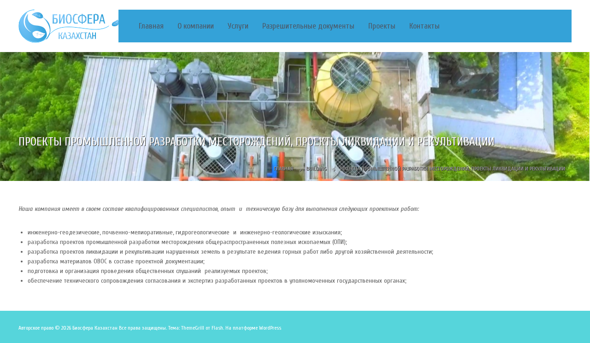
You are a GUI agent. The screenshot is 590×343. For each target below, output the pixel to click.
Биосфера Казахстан (95, 328)
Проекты (381, 26)
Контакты (424, 26)
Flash (217, 328)
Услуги (238, 26)
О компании (195, 26)
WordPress (270, 328)
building (316, 168)
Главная (151, 26)
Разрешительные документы (308, 26)
